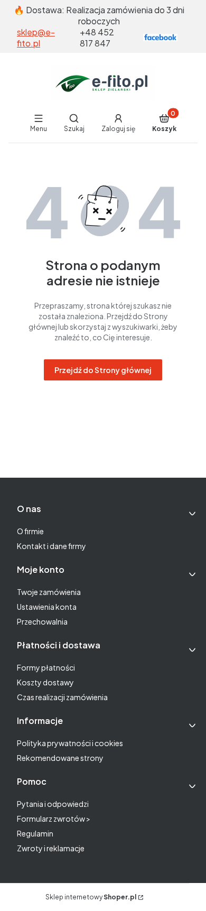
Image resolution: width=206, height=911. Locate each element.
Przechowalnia (42, 621)
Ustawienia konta (47, 606)
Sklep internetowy (90, 897)
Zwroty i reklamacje (51, 848)
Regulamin (35, 833)
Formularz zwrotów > (53, 818)
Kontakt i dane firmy (51, 546)
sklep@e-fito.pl (36, 37)
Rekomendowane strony (60, 758)
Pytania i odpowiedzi (53, 803)
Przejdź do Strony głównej (103, 370)
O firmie (30, 531)
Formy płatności (46, 667)
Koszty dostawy (45, 682)
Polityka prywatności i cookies (70, 743)
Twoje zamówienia (49, 592)
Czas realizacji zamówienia (62, 697)
